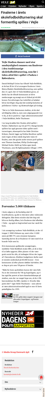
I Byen (31, 6)
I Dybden (12, 6)
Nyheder (22, 6)
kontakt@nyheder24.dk (12, 374)
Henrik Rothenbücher (11, 367)
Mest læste (43, 392)
